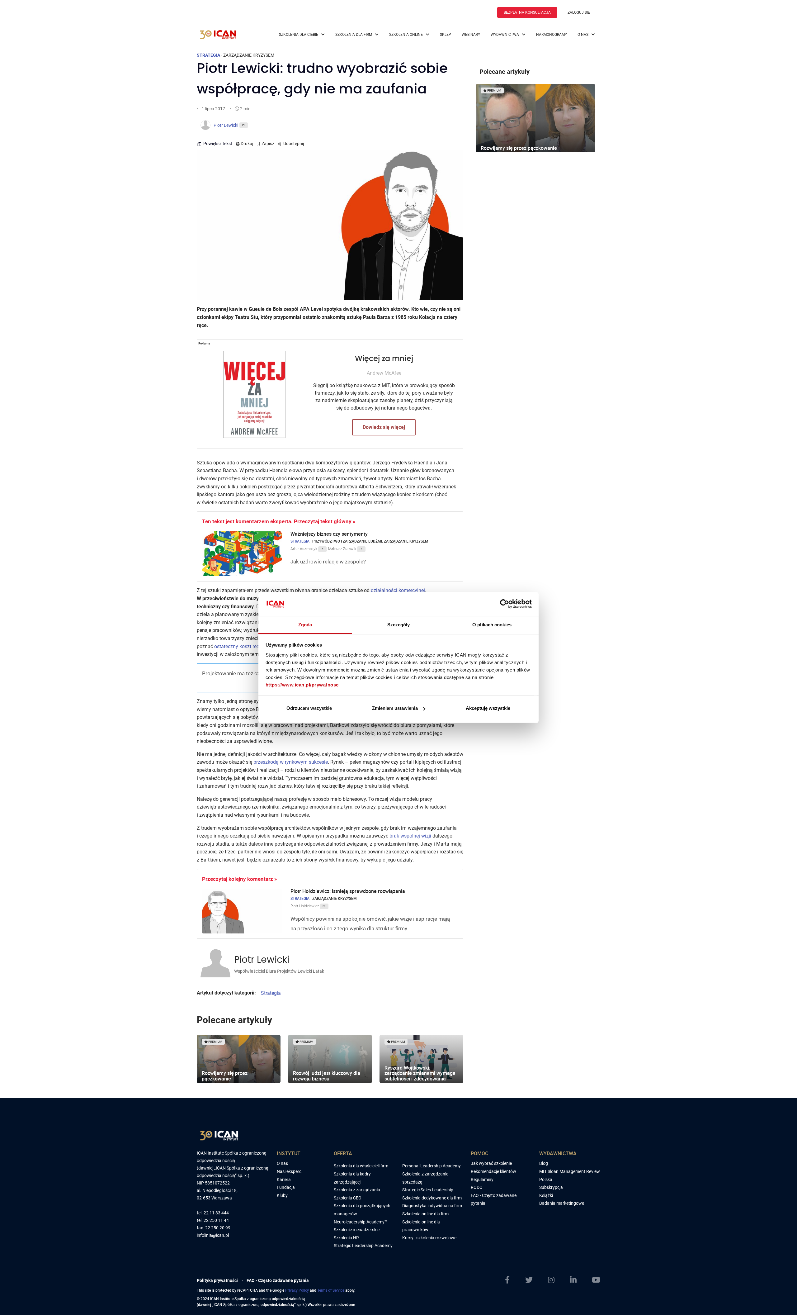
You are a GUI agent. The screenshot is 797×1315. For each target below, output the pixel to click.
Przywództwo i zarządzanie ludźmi (347, 541)
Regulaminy (482, 1179)
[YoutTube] (596, 1280)
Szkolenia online (406, 34)
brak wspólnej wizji (410, 836)
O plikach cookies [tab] (492, 624)
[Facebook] (507, 1280)
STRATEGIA (208, 55)
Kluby (282, 1195)
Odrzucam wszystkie (309, 708)
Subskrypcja (551, 1187)
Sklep (445, 34)
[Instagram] (551, 1280)
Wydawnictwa (505, 34)
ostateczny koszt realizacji (243, 646)
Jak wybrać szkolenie (491, 1163)
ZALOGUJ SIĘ (579, 12)
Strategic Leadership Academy (363, 1245)
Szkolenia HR (346, 1237)
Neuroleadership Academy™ (360, 1221)
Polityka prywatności (217, 1280)
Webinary (471, 34)
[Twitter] (529, 1280)
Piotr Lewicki (261, 960)
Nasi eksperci (289, 1171)
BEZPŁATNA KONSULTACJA (527, 12)
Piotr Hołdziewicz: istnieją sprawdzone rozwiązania (348, 891)
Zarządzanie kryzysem (406, 541)
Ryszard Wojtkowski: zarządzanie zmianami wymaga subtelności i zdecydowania (419, 1073)
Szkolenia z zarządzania (357, 1189)
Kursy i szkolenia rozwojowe (429, 1237)
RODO (477, 1187)
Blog (543, 1163)
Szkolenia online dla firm (425, 1213)
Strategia (299, 541)
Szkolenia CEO (347, 1197)
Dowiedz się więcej (384, 427)
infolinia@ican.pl (213, 1235)
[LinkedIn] (573, 1280)
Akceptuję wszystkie (488, 708)
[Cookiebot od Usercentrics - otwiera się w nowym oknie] (504, 604)
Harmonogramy (551, 34)
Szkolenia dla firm (354, 34)
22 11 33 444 (216, 1213)
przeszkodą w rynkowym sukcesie (290, 762)
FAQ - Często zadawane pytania (278, 1280)
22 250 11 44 (216, 1220)
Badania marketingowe (561, 1203)
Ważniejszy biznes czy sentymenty (329, 533)
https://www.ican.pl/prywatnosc (302, 684)
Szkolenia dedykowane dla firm (432, 1197)
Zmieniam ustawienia (395, 708)
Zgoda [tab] (305, 624)
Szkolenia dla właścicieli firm (361, 1165)
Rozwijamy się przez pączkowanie (225, 1076)
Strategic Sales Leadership (427, 1189)
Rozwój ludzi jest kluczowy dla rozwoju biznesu (326, 1076)
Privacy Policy (297, 1290)
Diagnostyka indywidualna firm (432, 1205)
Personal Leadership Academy (431, 1165)
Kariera (284, 1179)
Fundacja (286, 1187)
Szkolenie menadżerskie (357, 1229)
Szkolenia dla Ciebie (299, 34)
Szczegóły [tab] (398, 624)
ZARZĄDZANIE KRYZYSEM (248, 55)
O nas (583, 34)
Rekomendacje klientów (493, 1171)
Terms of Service (330, 1290)
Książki (546, 1195)
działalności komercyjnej (398, 590)
